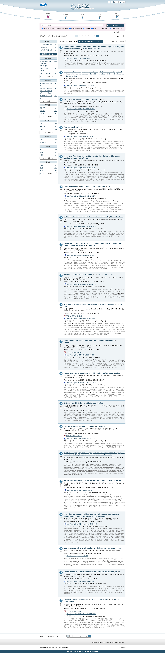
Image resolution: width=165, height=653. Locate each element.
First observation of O (73, 127)
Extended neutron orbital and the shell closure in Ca (88, 274)
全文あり (121, 28)
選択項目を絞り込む (48, 54)
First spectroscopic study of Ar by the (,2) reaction (84, 426)
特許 (117, 14)
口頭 (99, 15)
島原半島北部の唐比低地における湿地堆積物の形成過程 (83, 403)
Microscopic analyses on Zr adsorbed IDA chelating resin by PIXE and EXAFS (92, 480)
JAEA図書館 (121, 648)
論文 (82, 15)
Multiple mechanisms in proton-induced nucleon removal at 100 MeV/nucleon (93, 217)
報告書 (65, 15)
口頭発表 (87, 28)
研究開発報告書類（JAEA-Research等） (55, 28)
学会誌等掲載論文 (76, 28)
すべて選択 (63, 41)
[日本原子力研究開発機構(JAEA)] (43, 5)
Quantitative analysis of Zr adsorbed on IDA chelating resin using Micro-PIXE (92, 548)
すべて (48, 14)
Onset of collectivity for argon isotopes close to (81, 99)
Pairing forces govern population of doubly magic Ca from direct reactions (92, 373)
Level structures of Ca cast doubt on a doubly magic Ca (87, 186)
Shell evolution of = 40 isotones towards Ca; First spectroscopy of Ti (92, 572)
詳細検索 (116, 32)
